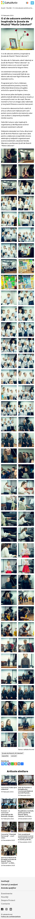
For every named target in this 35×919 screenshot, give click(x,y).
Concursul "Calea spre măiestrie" (9, 788)
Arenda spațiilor (8, 888)
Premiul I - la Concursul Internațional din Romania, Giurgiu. (7, 813)
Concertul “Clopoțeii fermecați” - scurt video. (8, 836)
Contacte (5, 904)
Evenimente (6, 893)
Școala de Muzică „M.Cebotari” (12, 753)
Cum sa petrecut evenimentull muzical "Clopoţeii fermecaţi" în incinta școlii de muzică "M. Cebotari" (25, 836)
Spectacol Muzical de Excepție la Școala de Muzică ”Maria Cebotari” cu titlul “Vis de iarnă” (8, 860)
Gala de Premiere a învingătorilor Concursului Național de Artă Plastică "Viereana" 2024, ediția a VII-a (25, 790)
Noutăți (4, 897)
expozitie (5, 756)
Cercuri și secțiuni (9, 884)
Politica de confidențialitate (11, 916)
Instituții (5, 881)
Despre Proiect (8, 900)
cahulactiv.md (28, 749)
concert (14, 756)
